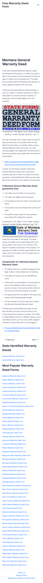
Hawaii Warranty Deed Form (13, 418)
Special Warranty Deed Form (13, 360)
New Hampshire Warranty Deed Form (16, 486)
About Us (21, 573)
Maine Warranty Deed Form (12, 448)
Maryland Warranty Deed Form (14, 452)
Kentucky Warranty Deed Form (14, 440)
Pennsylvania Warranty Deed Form (15, 520)
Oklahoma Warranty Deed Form (14, 512)
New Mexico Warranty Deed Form (15, 493)
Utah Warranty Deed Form (12, 542)
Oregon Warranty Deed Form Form (15, 516)
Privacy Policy (21, 575)
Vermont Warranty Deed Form (13, 546)
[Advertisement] (21, 32)
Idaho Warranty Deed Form (12, 421)
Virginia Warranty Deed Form (13, 550)
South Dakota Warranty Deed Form (15, 531)
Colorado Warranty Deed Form (14, 395)
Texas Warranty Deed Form (12, 538)
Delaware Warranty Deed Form (14, 402)
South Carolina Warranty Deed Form (16, 527)
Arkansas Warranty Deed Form (14, 387)
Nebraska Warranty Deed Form (14, 478)
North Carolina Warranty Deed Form (16, 501)
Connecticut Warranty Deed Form (15, 399)
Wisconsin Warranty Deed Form (14, 561)
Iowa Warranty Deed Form (12, 433)
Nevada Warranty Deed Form (13, 482)
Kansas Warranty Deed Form (13, 436)
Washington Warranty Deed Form (15, 554)
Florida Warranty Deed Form (13, 410)
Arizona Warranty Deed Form (13, 384)
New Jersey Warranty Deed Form (15, 489)
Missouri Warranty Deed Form (13, 470)
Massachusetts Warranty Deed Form (16, 455)
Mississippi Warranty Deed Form (14, 467)
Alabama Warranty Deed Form (13, 376)
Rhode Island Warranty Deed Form (15, 523)
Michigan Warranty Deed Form (14, 459)
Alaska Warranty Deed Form (13, 380)
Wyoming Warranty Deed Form (14, 565)
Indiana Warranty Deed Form (13, 429)
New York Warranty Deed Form (14, 497)
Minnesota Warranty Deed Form (14, 463)
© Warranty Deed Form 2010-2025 (21, 578)
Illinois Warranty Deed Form (13, 425)
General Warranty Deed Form (13, 356)
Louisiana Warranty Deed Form (14, 444)
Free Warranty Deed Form (15, 5)
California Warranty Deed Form (14, 391)
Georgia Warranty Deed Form (13, 414)
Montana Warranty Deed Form (14, 474)
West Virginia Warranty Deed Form (15, 557)
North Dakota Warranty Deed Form (15, 504)
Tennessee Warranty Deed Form (14, 535)
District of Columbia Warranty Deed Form (18, 406)
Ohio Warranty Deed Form (12, 508)
